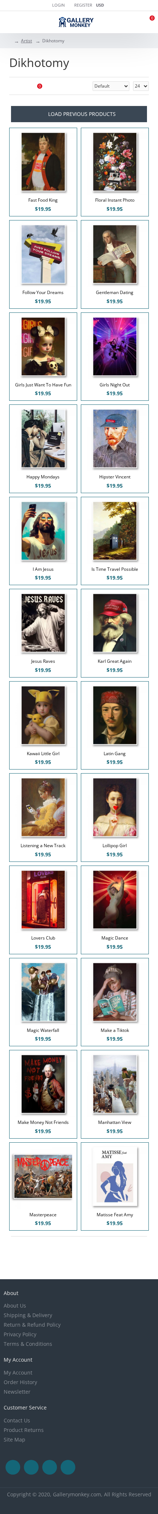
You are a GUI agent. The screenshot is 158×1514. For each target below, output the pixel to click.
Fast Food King (43, 200)
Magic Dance (114, 938)
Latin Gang (115, 754)
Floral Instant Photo (114, 200)
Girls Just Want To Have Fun (43, 385)
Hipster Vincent (114, 477)
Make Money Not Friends (43, 1122)
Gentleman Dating (114, 293)
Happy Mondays (43, 477)
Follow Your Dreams (43, 293)
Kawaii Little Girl (43, 754)
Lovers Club (43, 938)
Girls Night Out (115, 385)
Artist (26, 41)
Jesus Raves (43, 661)
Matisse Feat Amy (115, 1215)
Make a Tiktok (115, 1030)
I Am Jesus (43, 569)
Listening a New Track (43, 846)
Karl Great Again (115, 661)
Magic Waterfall (43, 1030)
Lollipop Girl (115, 846)
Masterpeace (43, 1215)
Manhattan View (114, 1122)
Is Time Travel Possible (114, 569)
